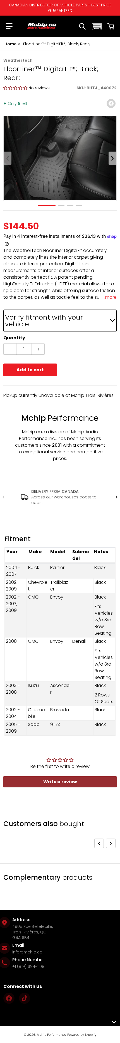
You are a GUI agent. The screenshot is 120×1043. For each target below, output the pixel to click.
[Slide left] (7, 158)
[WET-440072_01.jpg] (47, 205)
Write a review (60, 781)
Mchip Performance (51, 1034)
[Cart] (111, 26)
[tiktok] (24, 998)
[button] (9, 26)
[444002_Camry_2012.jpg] (70, 205)
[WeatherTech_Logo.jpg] (79, 205)
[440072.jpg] (61, 205)
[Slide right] (112, 158)
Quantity (14, 338)
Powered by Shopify (81, 1034)
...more (110, 297)
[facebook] (9, 998)
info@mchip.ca (27, 952)
